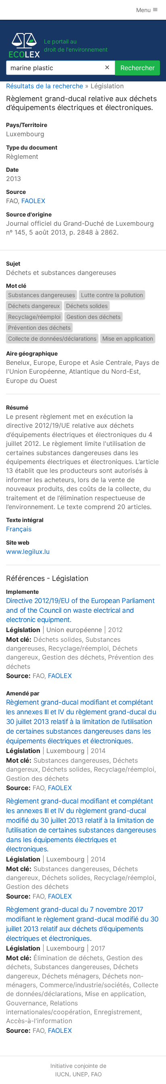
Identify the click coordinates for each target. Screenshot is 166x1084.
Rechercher (137, 68)
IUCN (62, 1074)
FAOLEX (33, 201)
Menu (144, 9)
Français (18, 529)
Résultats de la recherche (44, 86)
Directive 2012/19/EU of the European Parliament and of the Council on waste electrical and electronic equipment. (80, 610)
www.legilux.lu (28, 551)
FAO (96, 1074)
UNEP (80, 1074)
